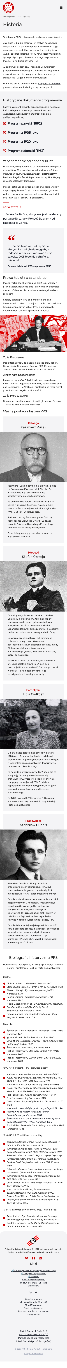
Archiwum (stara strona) (33, 1280)
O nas (19, 17)
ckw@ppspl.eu (33, 1314)
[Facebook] (33, 1258)
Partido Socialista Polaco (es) (33, 1338)
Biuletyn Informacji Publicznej (33, 1283)
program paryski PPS (49, 83)
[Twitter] (26, 1258)
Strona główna (9, 17)
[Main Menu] (61, 7)
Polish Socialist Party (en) (33, 1331)
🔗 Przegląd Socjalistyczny (33, 1273)
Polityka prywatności (33, 1353)
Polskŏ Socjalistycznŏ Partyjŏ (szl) (33, 1341)
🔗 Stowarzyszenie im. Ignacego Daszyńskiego (33, 1270)
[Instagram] (40, 1258)
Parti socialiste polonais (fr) (33, 1334)
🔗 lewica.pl (33, 1276)
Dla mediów (33, 1286)
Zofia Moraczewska (15, 395)
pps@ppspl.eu (36, 1308)
